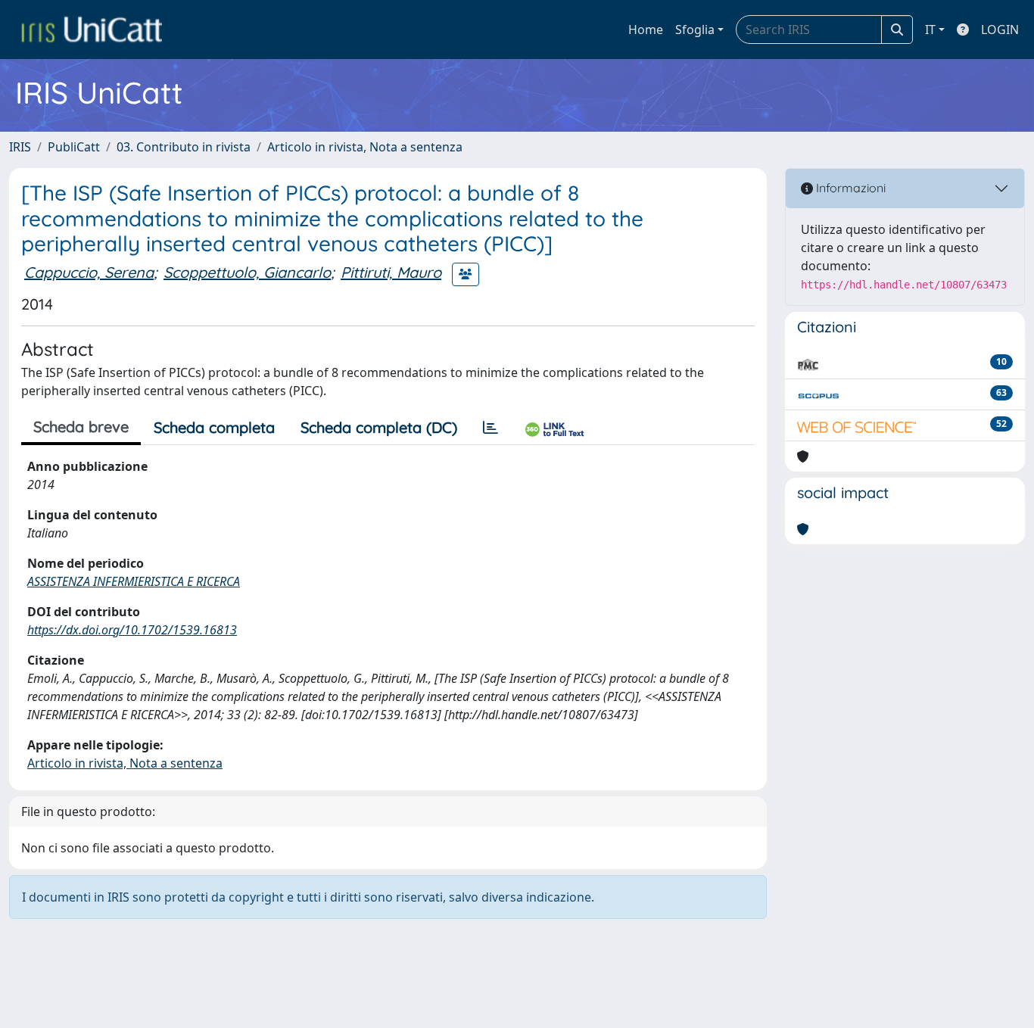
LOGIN (1000, 29)
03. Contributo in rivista (184, 147)
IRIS (20, 147)
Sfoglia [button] (695, 29)
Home (645, 29)
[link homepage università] (91, 29)
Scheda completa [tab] (214, 427)
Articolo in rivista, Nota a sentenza (364, 147)
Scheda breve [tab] (81, 426)
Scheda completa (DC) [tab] (379, 427)
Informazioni (849, 187)
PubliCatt (74, 147)
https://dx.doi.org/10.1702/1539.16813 (132, 629)
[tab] (490, 428)
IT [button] (930, 29)
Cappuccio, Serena (89, 272)
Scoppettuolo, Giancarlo (247, 272)
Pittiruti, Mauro (391, 272)
